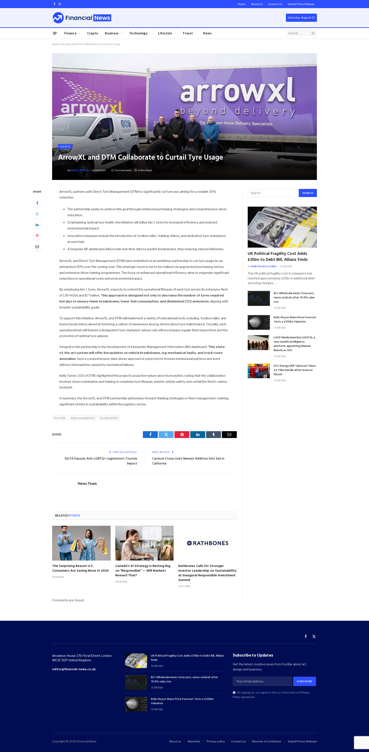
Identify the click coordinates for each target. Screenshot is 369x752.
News (207, 33)
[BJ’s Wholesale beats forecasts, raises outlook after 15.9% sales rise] (259, 298)
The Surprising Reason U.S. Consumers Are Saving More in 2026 (80, 568)
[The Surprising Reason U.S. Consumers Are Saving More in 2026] (81, 543)
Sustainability (109, 418)
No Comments (123, 170)
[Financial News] (82, 17)
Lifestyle (165, 33)
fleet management (83, 418)
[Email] (37, 246)
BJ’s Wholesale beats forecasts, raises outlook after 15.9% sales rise (294, 297)
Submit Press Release (301, 4)
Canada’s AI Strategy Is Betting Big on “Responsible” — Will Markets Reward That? (142, 571)
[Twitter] (37, 214)
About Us (257, 4)
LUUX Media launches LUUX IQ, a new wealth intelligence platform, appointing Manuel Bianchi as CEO (294, 344)
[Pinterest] (37, 235)
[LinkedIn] (37, 224)
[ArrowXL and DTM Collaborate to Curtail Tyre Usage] (184, 116)
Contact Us (275, 4)
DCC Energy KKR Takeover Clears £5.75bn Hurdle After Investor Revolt (295, 370)
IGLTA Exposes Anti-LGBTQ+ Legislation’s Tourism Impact (101, 461)
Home (241, 4)
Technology (138, 33)
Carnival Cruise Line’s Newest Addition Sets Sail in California (188, 461)
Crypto (92, 33)
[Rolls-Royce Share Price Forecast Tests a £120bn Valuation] (259, 322)
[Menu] (55, 33)
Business (112, 33)
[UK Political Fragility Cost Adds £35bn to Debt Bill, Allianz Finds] (282, 227)
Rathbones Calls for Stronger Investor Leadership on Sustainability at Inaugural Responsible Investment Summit (207, 573)
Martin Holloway (264, 266)
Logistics (65, 146)
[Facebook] (37, 203)
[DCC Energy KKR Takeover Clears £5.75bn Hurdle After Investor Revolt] (259, 371)
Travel (188, 33)
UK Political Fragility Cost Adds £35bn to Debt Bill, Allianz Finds (278, 257)
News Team (79, 170)
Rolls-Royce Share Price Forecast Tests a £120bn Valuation (295, 319)
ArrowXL (60, 418)
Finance (70, 33)
